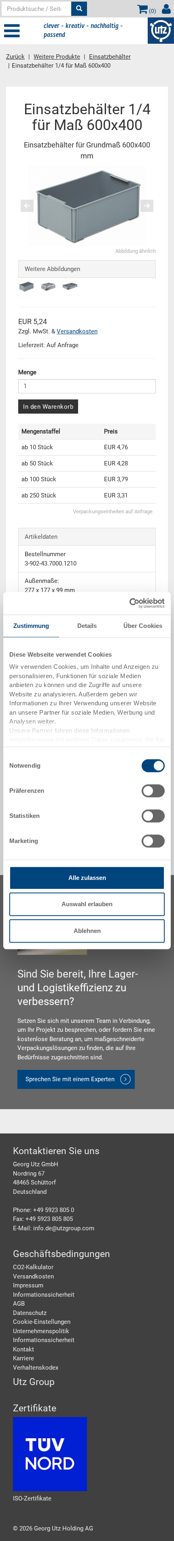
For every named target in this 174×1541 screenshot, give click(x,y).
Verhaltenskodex (35, 1367)
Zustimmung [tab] (31, 625)
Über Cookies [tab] (142, 625)
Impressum (28, 1285)
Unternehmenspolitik (41, 1331)
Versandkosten (77, 331)
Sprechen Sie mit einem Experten (70, 1079)
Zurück (15, 56)
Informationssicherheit (43, 1294)
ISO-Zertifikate (32, 1498)
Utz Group (34, 1382)
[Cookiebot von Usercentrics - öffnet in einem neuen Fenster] (129, 603)
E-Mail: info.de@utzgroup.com (53, 1228)
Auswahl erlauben (87, 904)
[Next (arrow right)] (141, 206)
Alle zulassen (87, 877)
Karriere (23, 1358)
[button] (25, 206)
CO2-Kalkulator (33, 1267)
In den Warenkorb (48, 406)
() (152, 11)
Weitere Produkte (57, 56)
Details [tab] (87, 625)
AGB (19, 1303)
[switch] (153, 790)
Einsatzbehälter (110, 56)
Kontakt (23, 1349)
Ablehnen (87, 930)
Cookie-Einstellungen (41, 1321)
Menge (27, 372)
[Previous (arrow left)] (32, 206)
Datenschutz (30, 1313)
